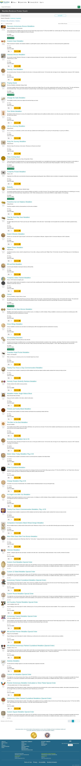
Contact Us (3, 745)
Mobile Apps (23, 747)
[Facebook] (69, 741)
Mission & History (4, 742)
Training (22, 742)
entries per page (9, 23)
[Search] (79, 7)
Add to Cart (16, 51)
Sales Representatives (25, 746)
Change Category (5, 15)
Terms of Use (28, 762)
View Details (10, 38)
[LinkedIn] (70, 741)
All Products (3, 20)
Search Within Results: (62, 23)
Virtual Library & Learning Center (27, 749)
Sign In (41, 2)
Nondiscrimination (52, 762)
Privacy (35, 762)
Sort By (59, 15)
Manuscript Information (5, 746)
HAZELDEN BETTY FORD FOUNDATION (48, 753)
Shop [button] (14, 2)
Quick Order (23, 2)
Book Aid (42, 742)
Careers (3, 747)
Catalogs (22, 745)
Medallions (18, 20)
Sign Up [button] (70, 745)
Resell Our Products (24, 748)
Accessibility (42, 762)
